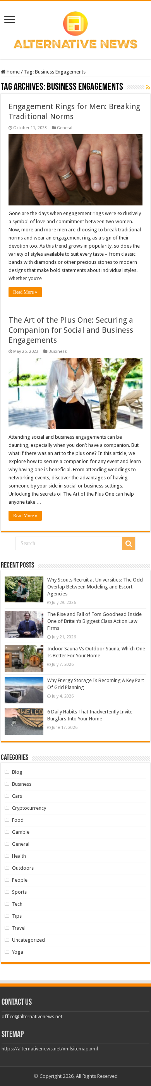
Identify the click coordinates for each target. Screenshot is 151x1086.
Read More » (25, 292)
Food (18, 820)
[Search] (128, 543)
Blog (17, 772)
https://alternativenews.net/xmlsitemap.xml (50, 1049)
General (64, 127)
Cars (17, 796)
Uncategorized (28, 940)
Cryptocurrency (29, 808)
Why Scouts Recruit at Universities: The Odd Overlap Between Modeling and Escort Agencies (95, 587)
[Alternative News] (75, 28)
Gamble (20, 832)
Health (19, 856)
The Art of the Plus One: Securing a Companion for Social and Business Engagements (71, 330)
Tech (17, 904)
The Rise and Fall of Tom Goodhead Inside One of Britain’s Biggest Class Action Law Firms (94, 621)
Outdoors (23, 868)
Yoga (17, 952)
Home (12, 72)
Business (57, 351)
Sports (19, 892)
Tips (17, 916)
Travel (19, 928)
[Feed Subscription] (148, 87)
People (19, 880)
